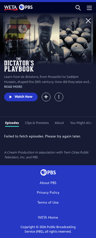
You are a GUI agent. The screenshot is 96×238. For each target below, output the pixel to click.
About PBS (48, 183)
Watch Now (24, 97)
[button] (78, 7)
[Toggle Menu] (59, 97)
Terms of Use (48, 202)
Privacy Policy (48, 192)
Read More (13, 87)
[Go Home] (88, 20)
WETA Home (48, 217)
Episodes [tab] (12, 123)
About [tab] (59, 123)
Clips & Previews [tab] (37, 123)
